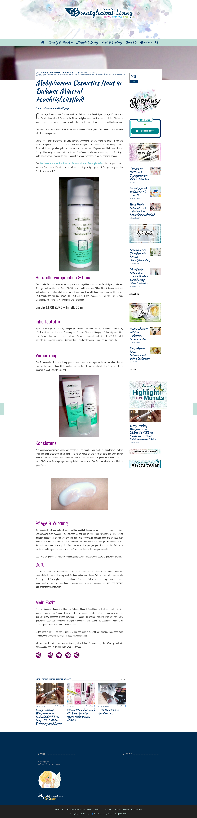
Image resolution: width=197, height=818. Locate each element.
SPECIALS (93, 72)
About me (146, 42)
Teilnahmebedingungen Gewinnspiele (128, 809)
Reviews (100, 74)
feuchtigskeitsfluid (65, 74)
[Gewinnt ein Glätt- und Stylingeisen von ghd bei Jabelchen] (155, 171)
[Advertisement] (98, 28)
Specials (131, 42)
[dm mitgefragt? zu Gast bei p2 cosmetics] (155, 192)
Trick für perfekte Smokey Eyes (108, 711)
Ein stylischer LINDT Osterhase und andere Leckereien (139, 353)
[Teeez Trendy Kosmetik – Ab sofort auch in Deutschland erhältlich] (155, 206)
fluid (75, 74)
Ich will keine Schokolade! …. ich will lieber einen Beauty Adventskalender (139, 276)
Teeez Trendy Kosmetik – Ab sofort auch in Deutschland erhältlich (142, 209)
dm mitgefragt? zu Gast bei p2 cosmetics (138, 191)
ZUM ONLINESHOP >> (147, 131)
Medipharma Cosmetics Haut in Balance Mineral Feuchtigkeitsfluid (72, 163)
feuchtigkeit (52, 74)
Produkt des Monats (82, 72)
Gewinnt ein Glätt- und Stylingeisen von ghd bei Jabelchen (139, 174)
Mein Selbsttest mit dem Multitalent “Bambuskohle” (138, 334)
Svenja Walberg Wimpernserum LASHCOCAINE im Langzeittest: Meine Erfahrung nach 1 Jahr (48, 717)
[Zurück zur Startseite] (42, 42)
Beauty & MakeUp (60, 42)
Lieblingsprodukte (54, 72)
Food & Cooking (112, 42)
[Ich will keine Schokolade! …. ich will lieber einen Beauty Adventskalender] (155, 271)
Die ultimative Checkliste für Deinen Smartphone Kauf (140, 255)
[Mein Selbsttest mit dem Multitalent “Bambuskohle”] (155, 331)
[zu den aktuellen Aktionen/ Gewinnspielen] (145, 451)
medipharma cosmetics (87, 74)
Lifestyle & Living (87, 42)
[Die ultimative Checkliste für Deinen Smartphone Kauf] (155, 252)
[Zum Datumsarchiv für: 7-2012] (134, 78)
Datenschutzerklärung (75, 809)
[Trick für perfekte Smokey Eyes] (112, 693)
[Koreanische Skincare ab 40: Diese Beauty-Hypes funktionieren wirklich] (81, 693)
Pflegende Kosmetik (68, 72)
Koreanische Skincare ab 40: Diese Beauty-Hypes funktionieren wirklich (81, 715)
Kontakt (98, 809)
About (89, 809)
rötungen (108, 74)
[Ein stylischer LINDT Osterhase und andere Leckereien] (155, 350)
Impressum (59, 809)
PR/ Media (107, 809)
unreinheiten (118, 74)
